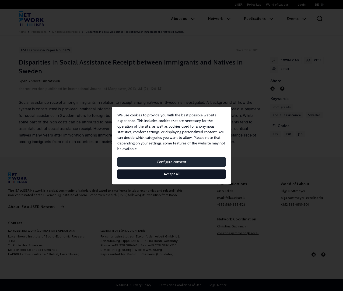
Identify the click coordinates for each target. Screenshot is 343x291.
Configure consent (171, 162)
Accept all (172, 174)
